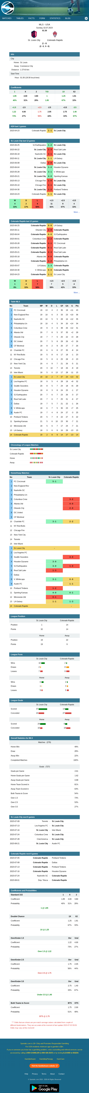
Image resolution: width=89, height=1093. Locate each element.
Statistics (55, 18)
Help (26, 1074)
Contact (61, 1074)
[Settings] (86, 18)
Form (42, 18)
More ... (77, 212)
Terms (44, 1074)
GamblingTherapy (46, 1059)
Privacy (35, 1074)
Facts (31, 18)
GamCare (60, 1059)
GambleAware (30, 1059)
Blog (67, 18)
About (52, 1074)
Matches (6, 18)
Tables (20, 18)
